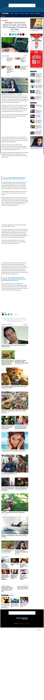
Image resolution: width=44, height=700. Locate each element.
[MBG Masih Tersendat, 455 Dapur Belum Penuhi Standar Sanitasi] (24, 600)
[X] (13, 34)
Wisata (22, 13)
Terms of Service (31, 628)
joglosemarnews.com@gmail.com (24, 623)
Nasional (9, 18)
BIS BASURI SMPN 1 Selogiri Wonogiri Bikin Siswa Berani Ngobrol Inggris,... (39, 133)
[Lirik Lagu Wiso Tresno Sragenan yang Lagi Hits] (32, 116)
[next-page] (27, 595)
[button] (42, 15)
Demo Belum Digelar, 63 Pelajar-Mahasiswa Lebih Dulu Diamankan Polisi (15, 605)
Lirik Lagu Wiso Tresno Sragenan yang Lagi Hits (38, 116)
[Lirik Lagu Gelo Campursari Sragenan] (32, 106)
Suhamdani (13, 31)
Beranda (2, 18)
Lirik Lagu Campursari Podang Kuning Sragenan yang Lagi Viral (39, 111)
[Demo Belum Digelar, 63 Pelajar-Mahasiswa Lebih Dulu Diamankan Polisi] (15, 600)
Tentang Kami (26, 628)
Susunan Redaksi (20, 628)
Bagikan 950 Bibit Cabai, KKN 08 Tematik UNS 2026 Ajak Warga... (39, 81)
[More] (26, 34)
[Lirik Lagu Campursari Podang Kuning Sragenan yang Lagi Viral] (32, 111)
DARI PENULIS (11, 595)
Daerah (17, 13)
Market (32, 13)
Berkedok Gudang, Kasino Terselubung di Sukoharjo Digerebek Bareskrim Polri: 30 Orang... (39, 75)
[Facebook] (10, 34)
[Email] (23, 34)
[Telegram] (18, 34)
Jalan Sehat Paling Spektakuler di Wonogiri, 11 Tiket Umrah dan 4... (38, 97)
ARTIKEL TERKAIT (5, 595)
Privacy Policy (38, 628)
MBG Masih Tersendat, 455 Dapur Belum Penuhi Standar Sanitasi (24, 605)
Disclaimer (38, 630)
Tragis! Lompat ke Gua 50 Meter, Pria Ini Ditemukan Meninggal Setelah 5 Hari (22, 587)
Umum (12, 13)
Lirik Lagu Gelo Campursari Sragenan (39, 105)
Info (27, 13)
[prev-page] (26, 595)
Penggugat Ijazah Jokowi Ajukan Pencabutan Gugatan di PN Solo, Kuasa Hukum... (39, 127)
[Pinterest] (21, 34)
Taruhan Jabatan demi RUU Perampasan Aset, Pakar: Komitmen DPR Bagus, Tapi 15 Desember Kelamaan (5, 605)
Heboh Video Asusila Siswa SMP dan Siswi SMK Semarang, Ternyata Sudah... (39, 121)
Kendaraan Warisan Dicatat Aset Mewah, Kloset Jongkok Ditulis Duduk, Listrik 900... (39, 86)
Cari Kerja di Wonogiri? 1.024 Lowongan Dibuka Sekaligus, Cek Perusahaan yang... (39, 92)
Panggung (38, 13)
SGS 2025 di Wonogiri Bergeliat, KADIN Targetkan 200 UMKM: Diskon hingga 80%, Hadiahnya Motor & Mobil (7, 589)
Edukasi (3, 16)
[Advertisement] (22, 5)
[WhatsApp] (15, 34)
